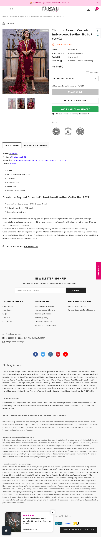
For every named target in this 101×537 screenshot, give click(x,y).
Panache (79, 382)
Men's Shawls (64, 405)
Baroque (11, 374)
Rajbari (34, 385)
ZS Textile (90, 391)
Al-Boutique (45, 371)
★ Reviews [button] (98, 270)
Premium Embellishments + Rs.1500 (69, 86)
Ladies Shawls (49, 402)
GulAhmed (44, 377)
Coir (37, 374)
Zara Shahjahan (73, 391)
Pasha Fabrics (90, 382)
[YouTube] (65, 354)
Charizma (72, 50)
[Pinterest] (58, 354)
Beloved (30, 374)
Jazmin (66, 377)
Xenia (26, 391)
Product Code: (58, 53)
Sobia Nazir (70, 388)
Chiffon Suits (25, 402)
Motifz (92, 380)
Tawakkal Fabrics (15, 391)
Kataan (5, 380)
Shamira (92, 388)
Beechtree (23, 472)
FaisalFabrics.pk (43, 516)
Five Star (28, 377)
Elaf (95, 374)
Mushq (78, 380)
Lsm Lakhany (26, 380)
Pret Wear (76, 402)
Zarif (83, 391)
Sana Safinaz (8, 388)
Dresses (23, 405)
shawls (33, 497)
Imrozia (53, 377)
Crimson (43, 374)
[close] (97, 3)
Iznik (60, 377)
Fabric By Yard (8, 408)
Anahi (11, 371)
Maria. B (79, 469)
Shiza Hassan (59, 388)
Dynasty (72, 374)
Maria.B (85, 380)
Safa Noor (91, 385)
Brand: (54, 50)
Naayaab (30, 382)
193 (57, 114)
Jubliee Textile (91, 377)
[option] (25, 61)
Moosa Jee (69, 380)
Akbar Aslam (33, 371)
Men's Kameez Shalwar (47, 405)
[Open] (6, 530)
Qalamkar (17, 385)
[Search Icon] (11, 9)
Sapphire (32, 388)
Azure (24, 371)
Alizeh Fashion (71, 371)
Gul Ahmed (53, 472)
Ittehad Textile (86, 475)
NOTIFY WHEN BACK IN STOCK (78, 530)
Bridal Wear (37, 402)
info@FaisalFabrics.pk (15, 342)
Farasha (5, 377)
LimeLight (37, 380)
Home (5, 16)
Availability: (57, 57)
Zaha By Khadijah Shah (55, 391)
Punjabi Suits (13, 405)
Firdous (21, 377)
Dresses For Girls (89, 402)
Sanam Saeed (21, 388)
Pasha (12, 477)
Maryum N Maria (49, 380)
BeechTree (21, 374)
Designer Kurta (77, 405)
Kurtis (4, 405)
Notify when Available (75, 109)
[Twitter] (43, 354)
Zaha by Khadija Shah (27, 475)
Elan (78, 374)
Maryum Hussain (9, 382)
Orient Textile (68, 382)
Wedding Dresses (63, 402)
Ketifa (12, 380)
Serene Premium (44, 388)
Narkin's (39, 382)
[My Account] (88, 9)
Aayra (5, 371)
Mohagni (21, 382)
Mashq (60, 380)
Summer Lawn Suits (10, 402)
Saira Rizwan (82, 388)
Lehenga (32, 405)
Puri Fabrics (7, 385)
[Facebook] (35, 354)
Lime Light (33, 469)
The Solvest (66, 516)
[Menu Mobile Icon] (4, 9)
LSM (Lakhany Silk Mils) (47, 469)
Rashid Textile (71, 385)
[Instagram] (50, 354)
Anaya (17, 371)
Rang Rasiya (59, 385)
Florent (13, 377)
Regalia (26, 385)
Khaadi (73, 469)
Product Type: (58, 60)
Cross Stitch (63, 374)
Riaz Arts (82, 385)
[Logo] (50, 9)
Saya (4, 391)
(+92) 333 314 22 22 (14, 334)
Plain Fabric (89, 405)
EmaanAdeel (87, 374)
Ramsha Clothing (45, 385)
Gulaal (36, 377)
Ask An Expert (31, 246)
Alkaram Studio (57, 371)
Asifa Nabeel (84, 371)
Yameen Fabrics (37, 391)
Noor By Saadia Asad (53, 382)
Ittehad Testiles (76, 377)
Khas (18, 380)
